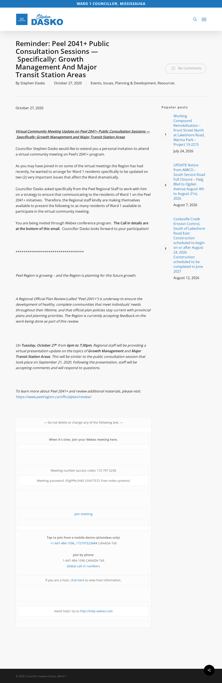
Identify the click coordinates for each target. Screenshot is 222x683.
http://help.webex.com (96, 611)
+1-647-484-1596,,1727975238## (73, 543)
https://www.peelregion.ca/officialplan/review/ (53, 396)
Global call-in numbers (83, 566)
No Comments (189, 68)
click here (77, 580)
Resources (166, 83)
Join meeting (83, 514)
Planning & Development (135, 83)
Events (96, 83)
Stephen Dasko (32, 83)
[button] (204, 19)
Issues (108, 83)
